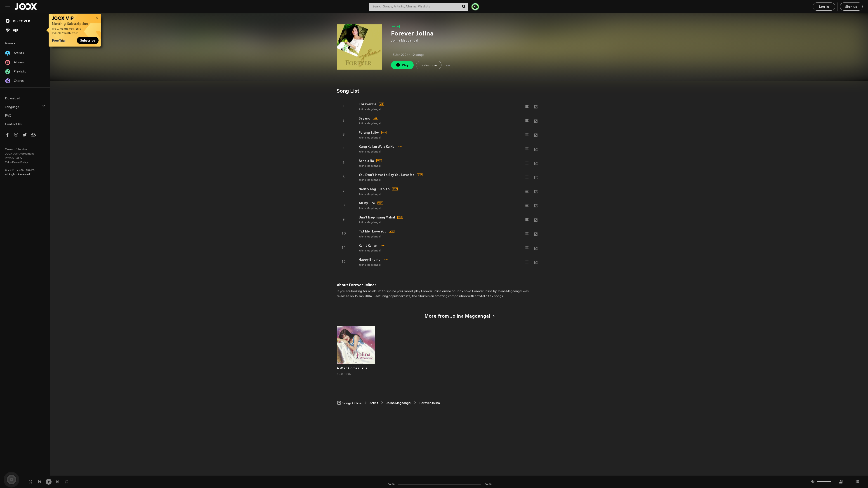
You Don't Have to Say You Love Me (387, 175)
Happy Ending (369, 259)
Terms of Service (16, 149)
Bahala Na (366, 161)
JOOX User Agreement (19, 153)
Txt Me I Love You (373, 231)
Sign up (851, 7)
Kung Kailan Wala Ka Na (376, 146)
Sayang (364, 118)
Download (12, 98)
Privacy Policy (13, 158)
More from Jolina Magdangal (457, 316)
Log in (824, 7)
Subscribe (87, 40)
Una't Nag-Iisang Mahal (377, 217)
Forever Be (367, 104)
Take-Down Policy (16, 162)
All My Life (367, 203)
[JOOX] (25, 6)
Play (405, 65)
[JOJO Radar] (475, 6)
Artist (374, 403)
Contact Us (13, 124)
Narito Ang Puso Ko (374, 189)
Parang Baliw (369, 132)
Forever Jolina (429, 403)
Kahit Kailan (368, 245)
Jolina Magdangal (404, 40)
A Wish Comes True (352, 368)
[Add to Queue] (526, 106)
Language (12, 107)
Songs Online (351, 403)
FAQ (8, 115)
